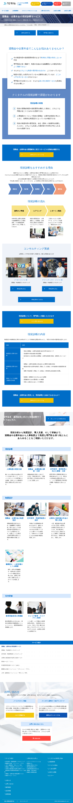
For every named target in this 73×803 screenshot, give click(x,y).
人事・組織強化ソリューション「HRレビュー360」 (14, 673)
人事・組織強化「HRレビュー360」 (14, 765)
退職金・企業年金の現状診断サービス (11, 646)
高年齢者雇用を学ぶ (31, 767)
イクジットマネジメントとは (29, 10)
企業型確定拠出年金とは (33, 768)
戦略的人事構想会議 (31, 772)
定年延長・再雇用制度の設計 (36, 519)
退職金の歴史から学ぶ (32, 765)
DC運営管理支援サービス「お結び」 (10, 665)
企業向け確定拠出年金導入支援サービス (11, 657)
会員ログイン (67, 4)
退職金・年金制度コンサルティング (10, 650)
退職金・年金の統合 (31, 770)
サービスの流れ (53, 765)
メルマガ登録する (36, 4)
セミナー (51, 775)
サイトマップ (24, 801)
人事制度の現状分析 (14, 469)
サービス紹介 (5, 10)
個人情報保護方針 (9, 801)
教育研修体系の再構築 (14, 616)
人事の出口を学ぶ (45, 10)
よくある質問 (52, 768)
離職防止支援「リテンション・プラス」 (15, 763)
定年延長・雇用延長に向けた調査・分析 (58, 470)
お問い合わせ (58, 4)
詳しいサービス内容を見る (58, 418)
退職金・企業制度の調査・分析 (36, 470)
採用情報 (8, 794)
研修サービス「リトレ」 (7, 661)
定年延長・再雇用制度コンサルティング (11, 654)
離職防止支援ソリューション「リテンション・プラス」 (15, 669)
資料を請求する (25, 33)
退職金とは (29, 763)
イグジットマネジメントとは (34, 761)
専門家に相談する (49, 33)
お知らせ (8, 780)
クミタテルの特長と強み (22, 3)
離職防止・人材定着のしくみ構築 (14, 565)
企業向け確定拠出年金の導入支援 (58, 519)
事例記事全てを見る (37, 299)
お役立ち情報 (57, 10)
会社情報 (8, 790)
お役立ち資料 (67, 10)
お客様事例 (15, 10)
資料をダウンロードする (47, 4)
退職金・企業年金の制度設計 (14, 519)
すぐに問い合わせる (37, 321)
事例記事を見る (21, 288)
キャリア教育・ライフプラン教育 (36, 617)
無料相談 (8, 787)
